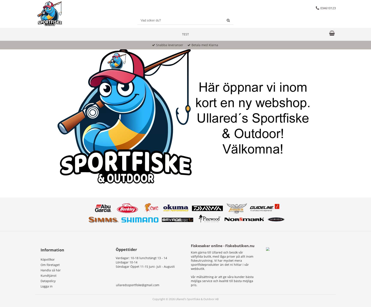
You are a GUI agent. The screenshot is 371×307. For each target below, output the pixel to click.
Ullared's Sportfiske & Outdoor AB (197, 299)
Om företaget (50, 265)
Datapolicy (48, 281)
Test (185, 34)
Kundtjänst (48, 276)
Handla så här (51, 270)
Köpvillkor (48, 259)
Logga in (47, 286)
